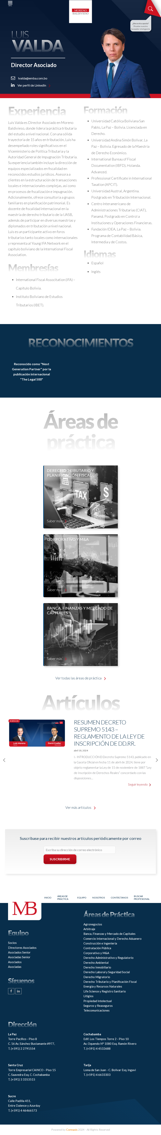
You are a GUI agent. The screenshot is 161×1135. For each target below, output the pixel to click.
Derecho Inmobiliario (97, 967)
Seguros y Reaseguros (98, 1005)
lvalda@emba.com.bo (32, 78)
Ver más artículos (78, 807)
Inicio (47, 897)
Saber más (55, 521)
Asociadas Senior (19, 957)
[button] (10, 4)
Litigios (88, 996)
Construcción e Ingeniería (100, 943)
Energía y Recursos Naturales (102, 986)
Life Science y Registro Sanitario (104, 991)
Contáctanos (119, 897)
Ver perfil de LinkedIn (32, 85)
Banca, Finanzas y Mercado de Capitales (109, 933)
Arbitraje (89, 929)
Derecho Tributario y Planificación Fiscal (110, 981)
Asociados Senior (19, 952)
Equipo (81, 897)
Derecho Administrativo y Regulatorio (108, 957)
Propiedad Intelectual (97, 1001)
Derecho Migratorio (96, 977)
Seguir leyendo (138, 784)
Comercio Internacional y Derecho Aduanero (112, 938)
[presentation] (4, 760)
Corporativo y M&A (96, 953)
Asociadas (14, 966)
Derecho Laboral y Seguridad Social (106, 972)
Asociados (15, 962)
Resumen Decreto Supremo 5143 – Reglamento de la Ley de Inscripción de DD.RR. (109, 733)
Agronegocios (92, 924)
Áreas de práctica (62, 897)
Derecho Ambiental (96, 962)
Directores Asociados (22, 947)
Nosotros (98, 897)
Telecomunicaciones (96, 1010)
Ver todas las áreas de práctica (78, 678)
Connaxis (72, 1129)
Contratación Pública (97, 948)
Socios (12, 942)
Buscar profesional (142, 897)
